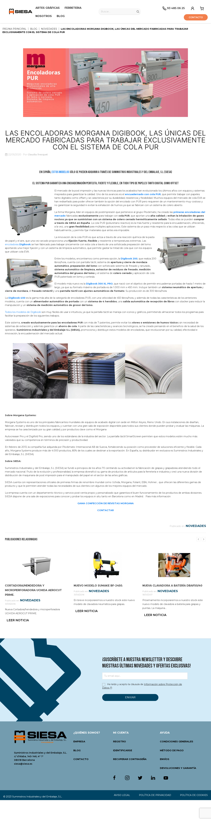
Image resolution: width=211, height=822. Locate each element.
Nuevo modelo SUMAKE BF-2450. (98, 585)
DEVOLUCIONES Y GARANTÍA (178, 768)
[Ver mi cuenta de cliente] (193, 8)
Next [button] (204, 539)
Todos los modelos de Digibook (23, 312)
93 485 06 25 (175, 8)
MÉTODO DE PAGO (172, 750)
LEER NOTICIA (18, 620)
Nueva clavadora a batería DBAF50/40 (172, 585)
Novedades (196, 526)
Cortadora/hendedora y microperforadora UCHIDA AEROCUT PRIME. (33, 590)
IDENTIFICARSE (122, 750)
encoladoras (18, 244)
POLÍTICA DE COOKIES (194, 795)
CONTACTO (81, 759)
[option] (36, 589)
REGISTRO (119, 741)
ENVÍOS (164, 759)
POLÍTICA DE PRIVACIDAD (155, 795)
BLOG (77, 750)
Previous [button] (198, 539)
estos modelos (60, 172)
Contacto (196, 17)
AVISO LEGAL (122, 795)
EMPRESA (79, 741)
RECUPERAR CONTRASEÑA (130, 759)
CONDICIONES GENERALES (176, 741)
